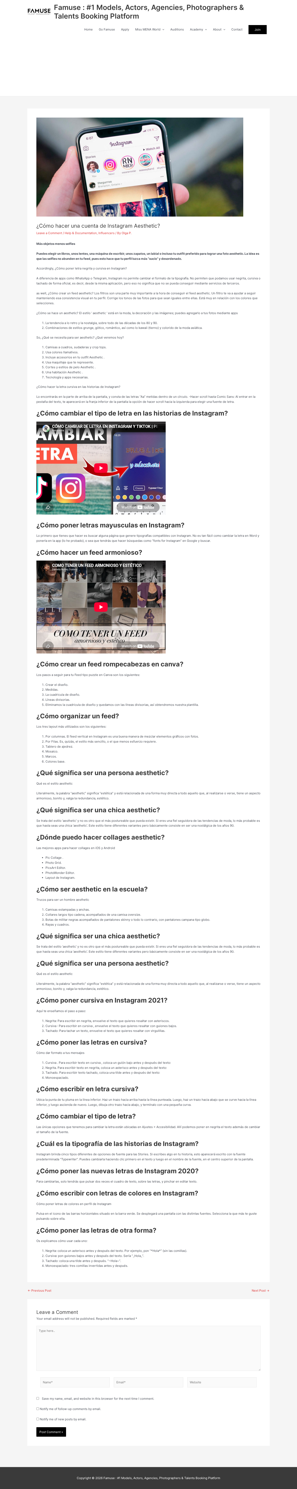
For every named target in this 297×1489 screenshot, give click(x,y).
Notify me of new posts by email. (63, 1419)
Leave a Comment (49, 233)
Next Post (260, 1290)
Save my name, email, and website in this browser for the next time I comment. (98, 1399)
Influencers (106, 233)
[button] (162, 29)
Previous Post (39, 1290)
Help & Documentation (81, 233)
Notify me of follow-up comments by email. (70, 1409)
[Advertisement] (148, 66)
